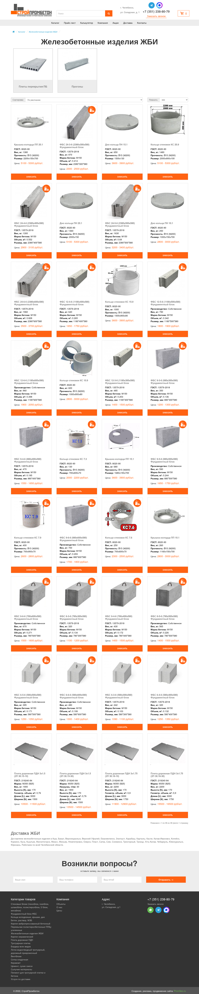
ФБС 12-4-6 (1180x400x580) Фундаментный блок (74, 303)
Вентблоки (16, 956)
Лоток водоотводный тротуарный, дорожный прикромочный (28, 951)
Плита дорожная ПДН (22, 939)
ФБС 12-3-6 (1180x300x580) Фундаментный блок (120, 382)
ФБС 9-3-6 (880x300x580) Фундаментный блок (164, 382)
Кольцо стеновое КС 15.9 (119, 301)
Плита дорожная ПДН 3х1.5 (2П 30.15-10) (29, 775)
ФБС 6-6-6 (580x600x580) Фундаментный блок (73, 696)
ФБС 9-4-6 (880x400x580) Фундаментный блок (27, 460)
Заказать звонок (156, 16)
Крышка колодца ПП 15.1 (119, 459)
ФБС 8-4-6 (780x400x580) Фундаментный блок (118, 617)
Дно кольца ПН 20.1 (71, 223)
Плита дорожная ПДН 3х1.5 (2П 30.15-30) (75, 775)
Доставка (127, 22)
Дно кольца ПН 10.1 (162, 223)
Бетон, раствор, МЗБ (21, 920)
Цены (59, 910)
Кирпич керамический (22, 936)
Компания (103, 22)
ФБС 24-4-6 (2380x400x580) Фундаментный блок (29, 224)
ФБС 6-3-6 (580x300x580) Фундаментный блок (118, 696)
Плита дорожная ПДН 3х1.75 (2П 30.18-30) (167, 775)
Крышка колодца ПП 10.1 (165, 537)
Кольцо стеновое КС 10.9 (74, 380)
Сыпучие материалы (21, 969)
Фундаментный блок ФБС (24, 913)
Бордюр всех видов (21, 946)
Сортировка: (18, 99)
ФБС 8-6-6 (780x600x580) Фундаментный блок (27, 617)
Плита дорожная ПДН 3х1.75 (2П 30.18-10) (121, 775)
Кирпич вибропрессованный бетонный (30, 923)
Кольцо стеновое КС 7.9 (27, 537)
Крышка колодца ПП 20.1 (28, 144)
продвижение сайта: (169, 990)
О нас (59, 907)
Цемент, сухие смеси (21, 966)
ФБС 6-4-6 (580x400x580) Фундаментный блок (164, 696)
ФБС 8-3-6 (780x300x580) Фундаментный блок (73, 617)
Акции (116, 22)
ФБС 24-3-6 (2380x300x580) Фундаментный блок (74, 146)
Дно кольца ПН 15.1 (116, 144)
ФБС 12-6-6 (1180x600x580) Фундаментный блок (29, 382)
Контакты (141, 22)
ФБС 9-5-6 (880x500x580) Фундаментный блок (164, 460)
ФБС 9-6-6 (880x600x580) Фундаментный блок (73, 539)
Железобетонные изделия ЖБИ (43, 31)
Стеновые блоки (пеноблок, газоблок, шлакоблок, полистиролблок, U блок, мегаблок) (30, 907)
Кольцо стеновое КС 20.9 (165, 144)
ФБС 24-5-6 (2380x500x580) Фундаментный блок (120, 224)
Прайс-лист (70, 22)
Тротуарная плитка (20, 943)
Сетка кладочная (19, 959)
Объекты (60, 903)
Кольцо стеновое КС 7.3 (73, 459)
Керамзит (16, 962)
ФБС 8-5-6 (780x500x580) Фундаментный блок (164, 617)
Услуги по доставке (20, 979)
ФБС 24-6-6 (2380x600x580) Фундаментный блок (29, 303)
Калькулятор (86, 22)
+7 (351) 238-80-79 (156, 11)
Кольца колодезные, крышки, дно (28, 916)
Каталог (55, 22)
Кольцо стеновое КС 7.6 (118, 537)
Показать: (153, 99)
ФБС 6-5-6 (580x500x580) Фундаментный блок (27, 696)
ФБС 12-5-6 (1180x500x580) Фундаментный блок (165, 303)
